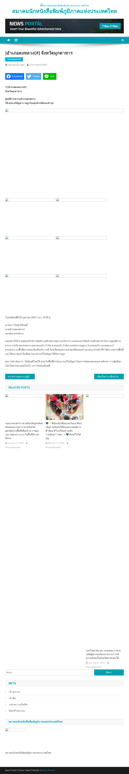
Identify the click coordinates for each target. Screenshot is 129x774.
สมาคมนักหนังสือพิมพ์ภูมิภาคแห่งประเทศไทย (64, 11)
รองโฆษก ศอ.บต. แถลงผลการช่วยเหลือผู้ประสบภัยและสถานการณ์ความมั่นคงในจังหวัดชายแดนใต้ (103, 654)
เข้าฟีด (12, 698)
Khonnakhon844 (38, 64)
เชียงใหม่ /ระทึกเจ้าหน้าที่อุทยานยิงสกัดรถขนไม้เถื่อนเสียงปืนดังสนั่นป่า (110, 376)
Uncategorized (14, 59)
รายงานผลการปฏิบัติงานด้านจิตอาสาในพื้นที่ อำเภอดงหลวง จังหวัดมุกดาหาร (22, 376)
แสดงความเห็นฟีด (18, 704)
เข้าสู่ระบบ (14, 692)
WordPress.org (17, 710)
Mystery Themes (47, 770)
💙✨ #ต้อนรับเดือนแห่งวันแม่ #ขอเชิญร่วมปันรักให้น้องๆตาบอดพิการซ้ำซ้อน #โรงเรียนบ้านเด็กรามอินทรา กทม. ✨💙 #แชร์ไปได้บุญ (64, 431)
